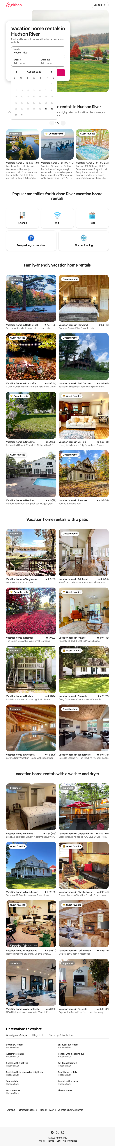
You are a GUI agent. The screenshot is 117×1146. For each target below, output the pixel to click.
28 (46, 109)
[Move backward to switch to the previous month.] (16, 72)
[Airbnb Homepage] (14, 5)
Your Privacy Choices (67, 1140)
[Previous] (51, 123)
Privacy (41, 1140)
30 (16, 115)
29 (52, 109)
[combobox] (38, 52)
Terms (51, 1140)
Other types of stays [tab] (16, 1035)
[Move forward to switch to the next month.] (51, 72)
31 (22, 115)
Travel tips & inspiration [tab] (61, 1035)
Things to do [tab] (38, 1035)
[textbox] (25, 63)
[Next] (63, 123)
